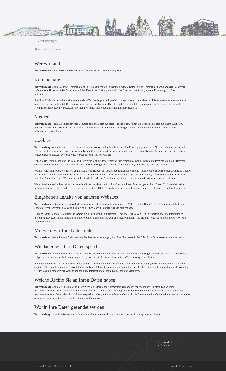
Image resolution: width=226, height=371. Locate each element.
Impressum (166, 345)
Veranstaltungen (47, 41)
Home (38, 49)
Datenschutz (166, 342)
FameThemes (185, 366)
